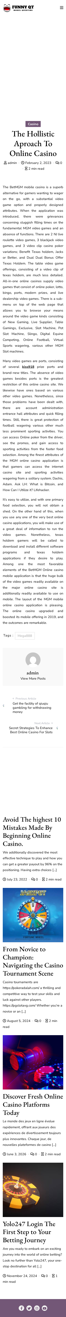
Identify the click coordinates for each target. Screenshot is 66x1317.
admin (12, 163)
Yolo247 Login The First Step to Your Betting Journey (29, 1231)
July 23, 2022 (17, 879)
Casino (33, 124)
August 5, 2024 (18, 1021)
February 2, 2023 (38, 163)
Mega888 (25, 636)
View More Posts (33, 678)
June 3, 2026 (16, 1154)
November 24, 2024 (22, 1276)
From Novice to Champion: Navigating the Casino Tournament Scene (33, 961)
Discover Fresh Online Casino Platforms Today (33, 1104)
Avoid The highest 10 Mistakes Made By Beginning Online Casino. (32, 831)
